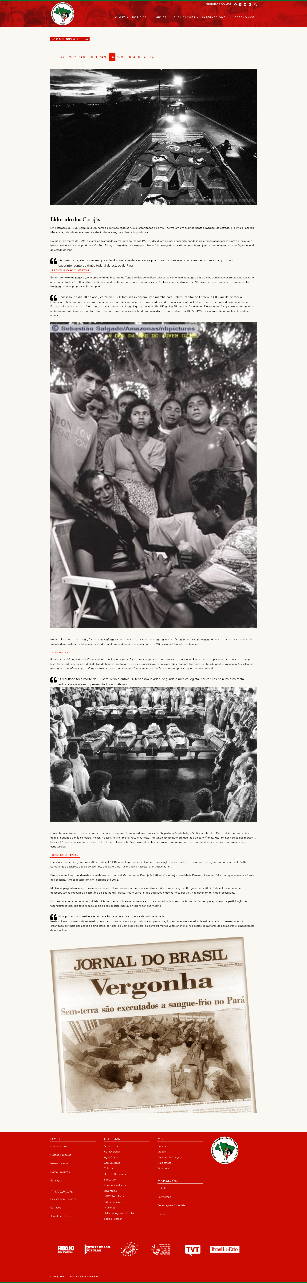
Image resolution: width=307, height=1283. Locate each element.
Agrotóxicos (111, 1157)
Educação (56, 1180)
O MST (120, 17)
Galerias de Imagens (169, 1157)
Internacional (214, 17)
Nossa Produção (60, 1172)
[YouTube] (250, 4)
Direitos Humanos (115, 1174)
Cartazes (55, 1207)
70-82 (72, 57)
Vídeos (161, 1151)
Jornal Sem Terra (60, 1216)
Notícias (139, 17)
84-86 (82, 57)
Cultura (108, 1168)
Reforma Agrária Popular (119, 1213)
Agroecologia (112, 1151)
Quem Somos (58, 1146)
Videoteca (163, 1168)
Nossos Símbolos (60, 1154)
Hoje (151, 57)
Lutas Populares (113, 1202)
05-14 (142, 57)
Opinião (162, 1188)
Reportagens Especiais (171, 1205)
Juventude (110, 1190)
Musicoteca (164, 1162)
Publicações (184, 17)
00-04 (131, 57)
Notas (161, 1214)
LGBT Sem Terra (114, 1196)
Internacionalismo (115, 1185)
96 (112, 57)
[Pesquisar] (255, 4)
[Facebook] (235, 4)
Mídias (161, 17)
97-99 (120, 57)
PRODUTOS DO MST (218, 4)
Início (62, 57)
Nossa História (59, 1163)
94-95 (103, 57)
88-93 (93, 57)
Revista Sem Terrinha (63, 1199)
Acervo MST (245, 17)
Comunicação (112, 1162)
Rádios (161, 1146)
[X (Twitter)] (240, 4)
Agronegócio (111, 1146)
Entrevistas (164, 1197)
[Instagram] (245, 4)
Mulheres (109, 1207)
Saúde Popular (113, 1218)
